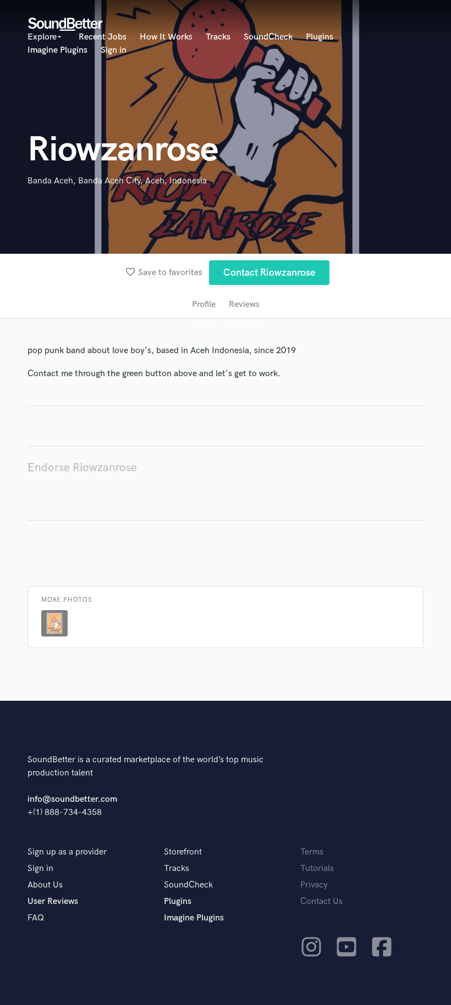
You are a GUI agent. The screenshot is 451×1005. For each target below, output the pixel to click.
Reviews (244, 304)
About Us (45, 885)
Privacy (314, 885)
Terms (311, 852)
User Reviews (53, 901)
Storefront (183, 852)
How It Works (166, 37)
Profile (204, 304)
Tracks (218, 37)
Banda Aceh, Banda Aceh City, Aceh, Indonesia (117, 181)
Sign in (114, 50)
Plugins (319, 37)
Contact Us (321, 901)
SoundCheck (268, 37)
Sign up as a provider (67, 852)
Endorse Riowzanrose (82, 467)
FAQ (36, 918)
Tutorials (317, 868)
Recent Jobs (103, 37)
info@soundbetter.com (72, 799)
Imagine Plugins (57, 50)
